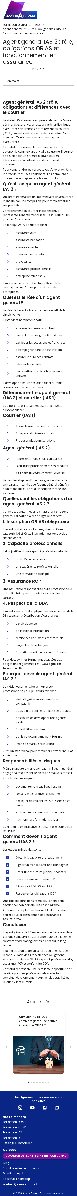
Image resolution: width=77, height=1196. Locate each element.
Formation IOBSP (14, 1127)
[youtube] (32, 1107)
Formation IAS (12, 1132)
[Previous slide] (6, 1047)
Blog (38, 25)
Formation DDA (13, 1122)
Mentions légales (14, 1173)
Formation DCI (12, 1138)
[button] (38, 81)
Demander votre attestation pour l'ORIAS (36, 1156)
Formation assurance (17, 25)
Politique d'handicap (16, 1179)
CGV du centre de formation (21, 1168)
